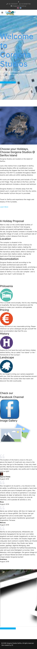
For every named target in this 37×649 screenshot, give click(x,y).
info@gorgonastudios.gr (19, 6)
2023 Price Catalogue (8, 628)
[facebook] (18, 2)
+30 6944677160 (26, 4)
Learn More (4, 207)
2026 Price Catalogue (8, 82)
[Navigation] (2, 12)
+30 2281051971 (13, 4)
